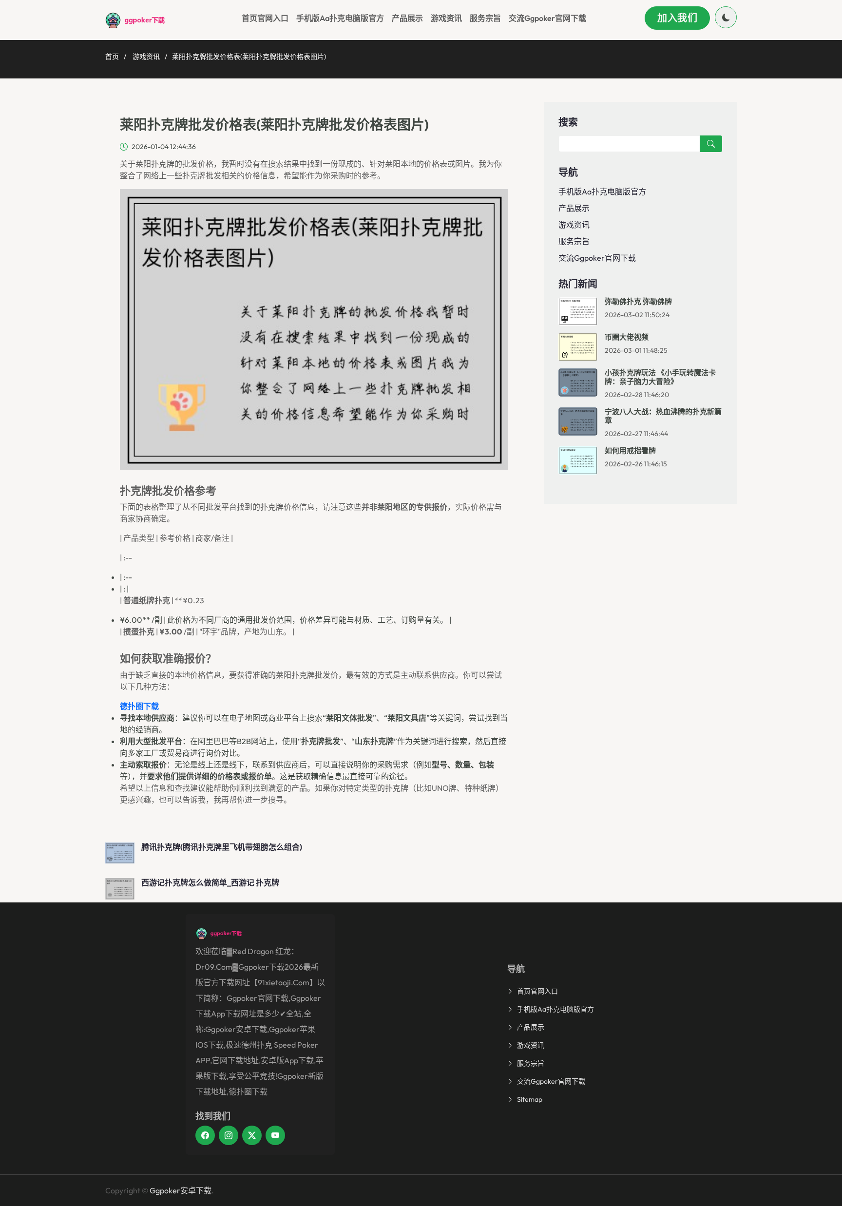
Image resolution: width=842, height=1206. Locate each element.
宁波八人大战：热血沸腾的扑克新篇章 (663, 416)
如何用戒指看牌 (630, 450)
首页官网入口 (265, 18)
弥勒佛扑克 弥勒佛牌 (638, 301)
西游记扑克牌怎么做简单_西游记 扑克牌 (210, 882)
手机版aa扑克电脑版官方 (340, 18)
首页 (112, 56)
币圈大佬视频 (627, 337)
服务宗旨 (485, 18)
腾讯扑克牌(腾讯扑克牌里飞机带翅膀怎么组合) (221, 847)
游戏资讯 (446, 18)
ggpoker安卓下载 (180, 1190)
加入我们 (677, 18)
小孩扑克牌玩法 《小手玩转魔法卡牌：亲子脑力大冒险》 (660, 377)
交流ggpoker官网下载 (547, 18)
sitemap (529, 1099)
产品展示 (407, 18)
